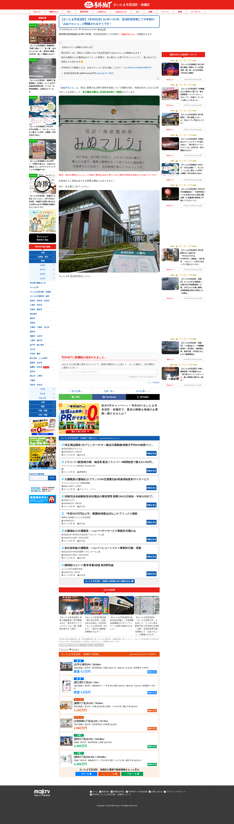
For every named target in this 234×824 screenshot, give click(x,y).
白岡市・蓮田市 (36, 309)
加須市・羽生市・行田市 (39, 301)
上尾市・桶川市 (36, 340)
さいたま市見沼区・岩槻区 (131, 4)
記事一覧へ (109, 391)
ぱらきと (75, 649)
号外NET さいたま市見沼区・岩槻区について (111, 794)
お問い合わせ (156, 791)
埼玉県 (103, 29)
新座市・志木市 (36, 363)
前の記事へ (77, 391)
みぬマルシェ (73, 645)
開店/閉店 (84, 12)
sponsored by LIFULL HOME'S (143, 654)
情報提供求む (119, 791)
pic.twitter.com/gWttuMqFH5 (137, 67)
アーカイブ (195, 12)
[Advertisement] (183, 34)
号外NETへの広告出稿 (137, 791)
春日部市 (33, 314)
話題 (150, 12)
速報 (180, 12)
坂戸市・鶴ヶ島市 (37, 345)
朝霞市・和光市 (39, 367)
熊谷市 (32, 332)
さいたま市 (34, 287)
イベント (165, 12)
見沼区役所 (99, 645)
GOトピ (37, 12)
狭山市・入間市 (36, 376)
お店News (101, 12)
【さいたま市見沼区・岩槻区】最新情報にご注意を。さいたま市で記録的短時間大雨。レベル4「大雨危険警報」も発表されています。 (42, 86)
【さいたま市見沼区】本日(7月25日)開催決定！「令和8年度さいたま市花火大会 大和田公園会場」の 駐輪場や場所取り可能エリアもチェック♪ (192, 194)
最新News (53, 12)
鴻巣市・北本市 (36, 336)
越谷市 (32, 318)
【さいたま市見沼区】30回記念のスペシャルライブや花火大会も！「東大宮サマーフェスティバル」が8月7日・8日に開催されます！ (192, 144)
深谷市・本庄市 (36, 385)
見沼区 (90, 645)
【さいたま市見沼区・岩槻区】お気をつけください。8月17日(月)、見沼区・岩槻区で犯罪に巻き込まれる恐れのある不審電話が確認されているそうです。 (42, 201)
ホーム (95, 791)
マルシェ (63, 645)
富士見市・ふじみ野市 (39, 358)
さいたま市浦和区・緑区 (39, 296)
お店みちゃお (121, 12)
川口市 (32, 349)
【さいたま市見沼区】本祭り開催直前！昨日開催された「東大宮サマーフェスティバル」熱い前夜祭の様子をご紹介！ (191, 374)
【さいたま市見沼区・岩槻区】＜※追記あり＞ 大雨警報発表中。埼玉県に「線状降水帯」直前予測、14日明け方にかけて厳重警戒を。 (192, 348)
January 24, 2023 (105, 73)
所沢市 (32, 371)
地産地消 (83, 645)
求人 (69, 12)
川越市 (32, 380)
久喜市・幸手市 (36, 305)
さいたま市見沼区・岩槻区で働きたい (79, 438)
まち (137, 12)
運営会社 (105, 791)
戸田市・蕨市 (35, 354)
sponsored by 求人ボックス (110, 438)
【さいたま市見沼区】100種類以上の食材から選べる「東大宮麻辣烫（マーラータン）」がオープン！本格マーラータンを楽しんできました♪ (192, 94)
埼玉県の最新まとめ (38, 283)
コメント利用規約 (153, 382)
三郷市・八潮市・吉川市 (39, 327)
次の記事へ (141, 391)
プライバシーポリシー (175, 791)
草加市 (32, 323)
